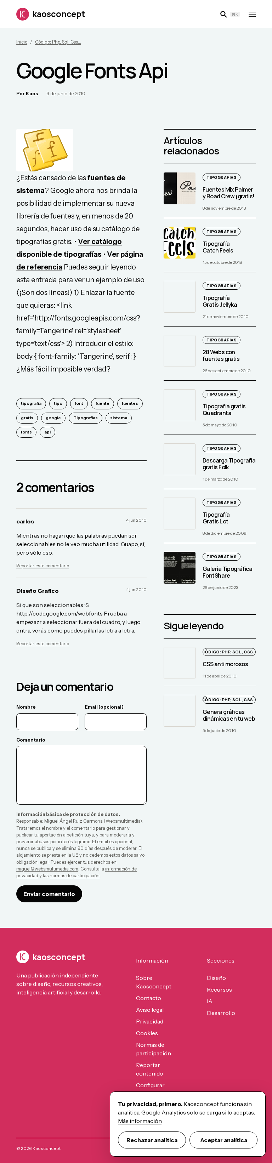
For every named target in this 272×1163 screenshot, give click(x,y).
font (79, 403)
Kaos (32, 93)
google (53, 417)
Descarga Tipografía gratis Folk (229, 463)
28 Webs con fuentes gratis (221, 355)
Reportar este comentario (42, 565)
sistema (118, 417)
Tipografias (85, 417)
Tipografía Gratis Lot (216, 518)
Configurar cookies (150, 1089)
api (47, 432)
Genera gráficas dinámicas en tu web (229, 715)
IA (209, 1001)
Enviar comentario (49, 893)
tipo (58, 403)
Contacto (148, 998)
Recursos (219, 989)
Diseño (216, 977)
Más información (140, 1120)
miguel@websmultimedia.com (47, 869)
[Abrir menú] (252, 14)
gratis (27, 417)
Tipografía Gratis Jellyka (220, 301)
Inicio (21, 42)
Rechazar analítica (151, 1140)
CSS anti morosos (225, 664)
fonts (26, 432)
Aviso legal (150, 1009)
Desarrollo (221, 1012)
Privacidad (149, 1021)
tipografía (31, 403)
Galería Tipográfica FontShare (227, 572)
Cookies (147, 1033)
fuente (102, 403)
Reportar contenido (149, 1069)
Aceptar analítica (223, 1140)
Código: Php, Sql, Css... (58, 42)
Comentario (30, 740)
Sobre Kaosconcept (153, 982)
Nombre (26, 707)
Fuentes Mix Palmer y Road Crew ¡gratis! (229, 193)
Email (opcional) (104, 707)
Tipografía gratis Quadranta (224, 409)
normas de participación (75, 875)
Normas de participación (153, 1049)
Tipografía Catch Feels (218, 247)
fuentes (130, 403)
